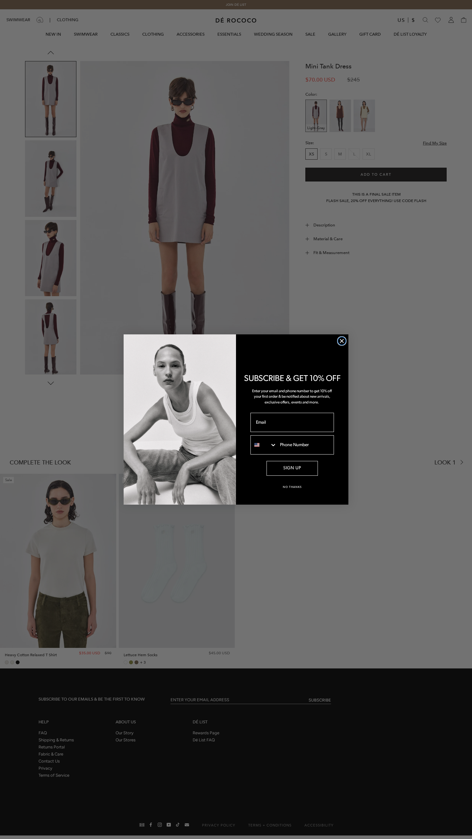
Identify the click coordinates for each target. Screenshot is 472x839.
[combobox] (264, 445)
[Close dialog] (342, 341)
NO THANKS (292, 487)
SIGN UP (292, 468)
